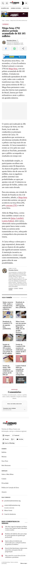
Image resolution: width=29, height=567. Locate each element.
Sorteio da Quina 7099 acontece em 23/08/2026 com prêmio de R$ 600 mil (8, 370)
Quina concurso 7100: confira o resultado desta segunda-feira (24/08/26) (8, 305)
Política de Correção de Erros (10, 487)
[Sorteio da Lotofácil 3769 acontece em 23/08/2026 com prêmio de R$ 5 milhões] (21, 358)
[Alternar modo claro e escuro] (22, 3)
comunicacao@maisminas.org (13, 41)
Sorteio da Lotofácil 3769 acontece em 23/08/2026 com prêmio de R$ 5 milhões (21, 349)
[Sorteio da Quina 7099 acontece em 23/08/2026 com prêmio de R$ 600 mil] (8, 379)
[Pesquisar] (3, 3)
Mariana (4, 456)
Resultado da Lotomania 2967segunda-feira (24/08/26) (21, 304)
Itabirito (4, 452)
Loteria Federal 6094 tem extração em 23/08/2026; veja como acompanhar (21, 370)
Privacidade (5, 483)
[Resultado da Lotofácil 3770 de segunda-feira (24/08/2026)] (8, 337)
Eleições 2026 (5, 8)
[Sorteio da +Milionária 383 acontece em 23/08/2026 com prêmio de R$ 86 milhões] (8, 358)
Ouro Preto (5, 461)
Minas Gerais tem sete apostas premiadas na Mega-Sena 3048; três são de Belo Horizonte (21, 327)
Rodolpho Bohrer (11, 40)
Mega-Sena (13, 69)
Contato (4, 479)
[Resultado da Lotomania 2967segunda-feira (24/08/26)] (21, 314)
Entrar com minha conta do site (14, 403)
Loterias (7, 20)
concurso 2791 (11, 205)
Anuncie (4, 492)
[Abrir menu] (7, 3)
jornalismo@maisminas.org (12, 501)
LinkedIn (10, 289)
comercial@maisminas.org (12, 505)
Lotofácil (19, 218)
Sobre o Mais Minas (7, 474)
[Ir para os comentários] (17, 40)
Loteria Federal (8, 221)
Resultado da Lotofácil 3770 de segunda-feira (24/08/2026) (7, 325)
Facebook (21, 288)
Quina (13, 218)
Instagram (11, 288)
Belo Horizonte (6, 465)
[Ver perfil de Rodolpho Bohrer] (4, 270)
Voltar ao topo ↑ (23, 563)
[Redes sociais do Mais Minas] (26, 3)
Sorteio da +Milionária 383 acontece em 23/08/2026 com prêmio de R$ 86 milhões (7, 349)
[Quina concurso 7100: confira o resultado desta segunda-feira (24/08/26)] (8, 314)
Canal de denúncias (10, 514)
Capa (3, 20)
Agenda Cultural (16, 8)
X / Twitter (16, 288)
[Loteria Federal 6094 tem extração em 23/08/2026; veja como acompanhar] (21, 379)
